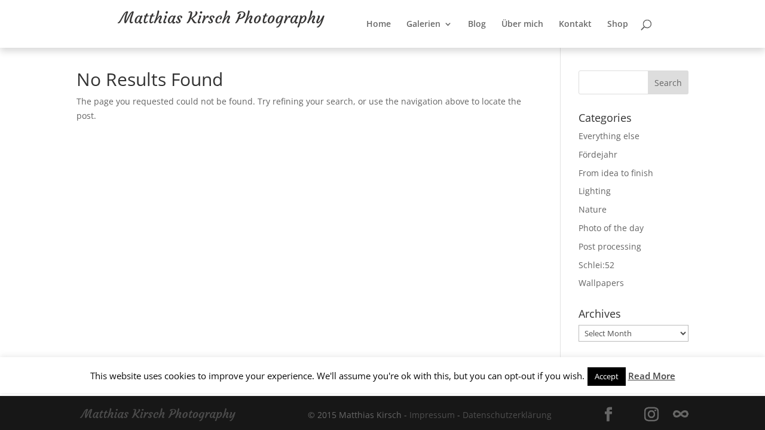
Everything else (609, 136)
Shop (630, 52)
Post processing (610, 246)
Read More (651, 376)
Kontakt (588, 52)
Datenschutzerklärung (507, 414)
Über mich (535, 52)
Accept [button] (607, 376)
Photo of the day (611, 228)
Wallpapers (601, 282)
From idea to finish (616, 173)
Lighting (595, 190)
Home (392, 52)
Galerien (437, 52)
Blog (490, 52)
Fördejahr (598, 154)
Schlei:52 (596, 265)
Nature (593, 209)
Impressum (432, 414)
